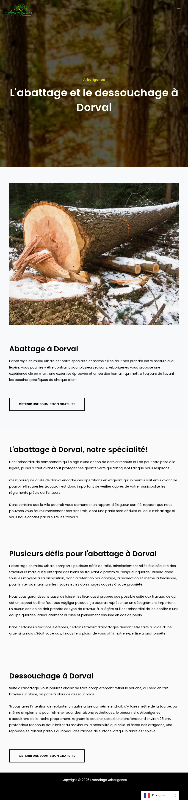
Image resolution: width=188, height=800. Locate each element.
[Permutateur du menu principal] (178, 10)
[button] (47, 404)
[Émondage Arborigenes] (18, 9)
